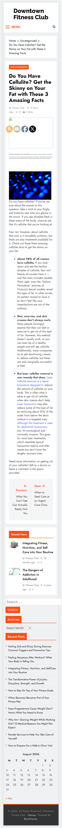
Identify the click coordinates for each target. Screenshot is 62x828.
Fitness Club (18, 108)
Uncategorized (19, 67)
